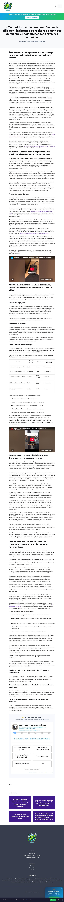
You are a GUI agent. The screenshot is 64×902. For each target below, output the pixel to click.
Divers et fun (32, 853)
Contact (32, 869)
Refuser (59, 899)
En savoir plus (29, 899)
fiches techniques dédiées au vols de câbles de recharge (34, 233)
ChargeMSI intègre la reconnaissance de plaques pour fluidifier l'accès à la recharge (32, 882)
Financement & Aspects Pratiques (32, 855)
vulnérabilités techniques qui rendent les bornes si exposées (39, 146)
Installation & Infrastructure (32, 857)
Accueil (32, 865)
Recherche (32, 867)
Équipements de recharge (39, 41)
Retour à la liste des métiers (32, 769)
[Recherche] (56, 6)
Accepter (53, 899)
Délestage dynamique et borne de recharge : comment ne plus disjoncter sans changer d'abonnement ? (32, 878)
